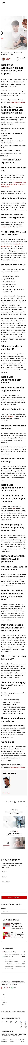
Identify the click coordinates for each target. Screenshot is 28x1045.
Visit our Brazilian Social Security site (13, 1011)
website (3, 227)
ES (9, 987)
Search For (4, 908)
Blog (2, 1000)
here (13, 508)
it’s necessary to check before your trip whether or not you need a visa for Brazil (13, 184)
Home (3, 997)
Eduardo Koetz (8, 59)
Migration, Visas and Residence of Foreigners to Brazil (11, 53)
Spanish (3, 1004)
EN (4, 987)
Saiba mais (6, 793)
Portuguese (5, 1002)
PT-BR (14, 987)
